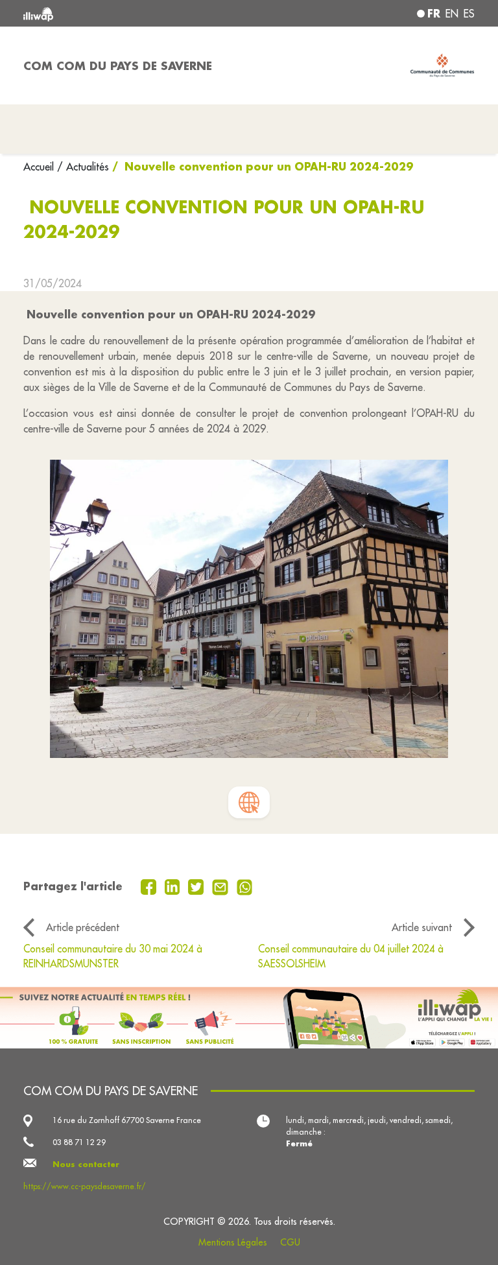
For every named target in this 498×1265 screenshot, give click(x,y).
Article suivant (422, 927)
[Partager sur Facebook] (150, 885)
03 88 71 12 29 (79, 1142)
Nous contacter (86, 1164)
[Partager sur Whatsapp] (244, 885)
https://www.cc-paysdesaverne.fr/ (84, 1186)
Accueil (40, 166)
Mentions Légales (232, 1242)
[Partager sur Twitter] (197, 885)
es (469, 13)
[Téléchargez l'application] (249, 1017)
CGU (290, 1242)
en (451, 13)
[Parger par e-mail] (221, 885)
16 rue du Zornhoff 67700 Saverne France (127, 1120)
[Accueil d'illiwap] (113, 13)
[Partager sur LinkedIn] (174, 885)
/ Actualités (83, 166)
